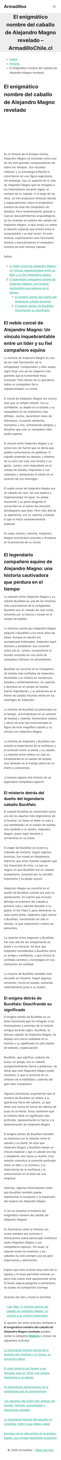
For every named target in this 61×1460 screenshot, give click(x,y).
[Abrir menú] (54, 6)
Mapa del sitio (44, 1450)
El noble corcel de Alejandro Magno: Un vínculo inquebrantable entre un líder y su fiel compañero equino (33, 270)
